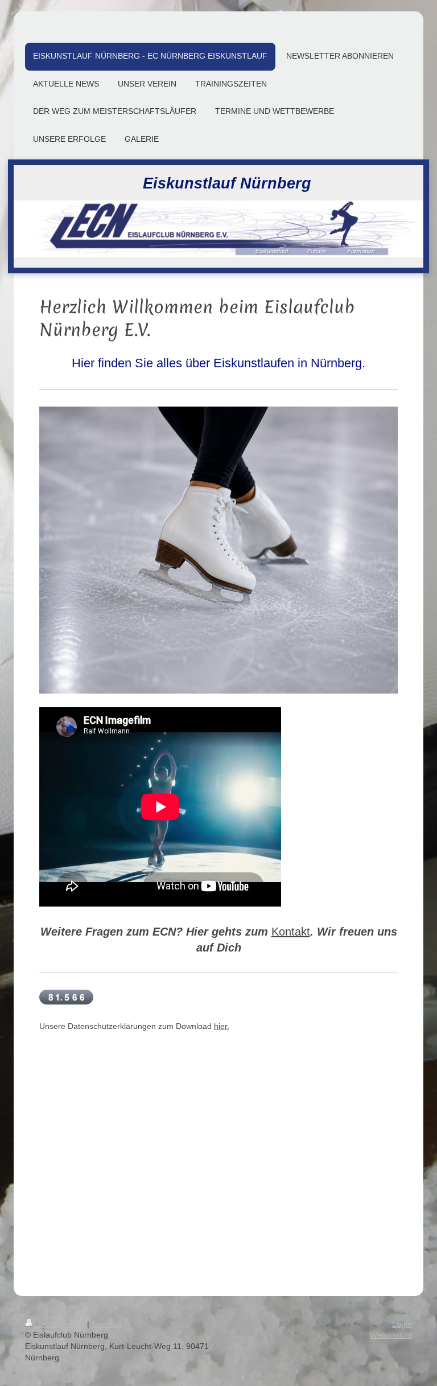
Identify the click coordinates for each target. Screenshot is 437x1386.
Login (402, 1323)
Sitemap (106, 1323)
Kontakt (290, 931)
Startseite (42, 1368)
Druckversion (61, 1323)
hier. (221, 1026)
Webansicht (391, 1334)
